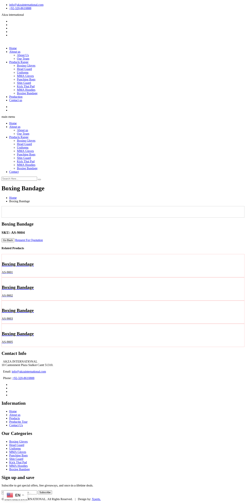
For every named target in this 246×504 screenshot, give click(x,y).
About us (14, 51)
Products (14, 418)
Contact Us (16, 425)
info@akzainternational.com (26, 4)
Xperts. (96, 499)
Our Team (23, 58)
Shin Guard (24, 82)
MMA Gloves (25, 76)
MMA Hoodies (26, 89)
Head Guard (24, 69)
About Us (23, 55)
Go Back (8, 240)
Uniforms (22, 72)
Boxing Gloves (26, 65)
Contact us (15, 100)
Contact (14, 171)
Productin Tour (18, 421)
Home (13, 48)
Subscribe (45, 492)
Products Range (18, 62)
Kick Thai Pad (26, 86)
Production (15, 96)
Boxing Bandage (27, 93)
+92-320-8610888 (20, 8)
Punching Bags (26, 79)
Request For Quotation (29, 240)
